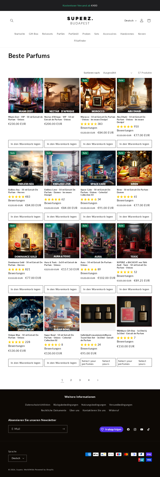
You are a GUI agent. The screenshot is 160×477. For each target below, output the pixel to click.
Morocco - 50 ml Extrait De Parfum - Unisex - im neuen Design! (98, 118)
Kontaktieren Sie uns (94, 410)
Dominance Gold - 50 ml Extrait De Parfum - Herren (25, 263)
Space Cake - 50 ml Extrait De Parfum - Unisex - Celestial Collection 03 (95, 192)
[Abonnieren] (63, 429)
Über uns (75, 410)
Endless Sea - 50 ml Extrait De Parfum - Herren (23, 191)
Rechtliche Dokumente (53, 410)
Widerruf (114, 410)
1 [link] (62, 380)
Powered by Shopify (44, 470)
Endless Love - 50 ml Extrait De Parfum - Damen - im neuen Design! (59, 192)
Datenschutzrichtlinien (37, 404)
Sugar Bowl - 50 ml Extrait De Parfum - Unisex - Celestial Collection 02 (59, 338)
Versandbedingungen (120, 404)
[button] (11, 20)
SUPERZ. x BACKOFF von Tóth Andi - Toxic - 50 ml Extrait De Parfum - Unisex (132, 265)
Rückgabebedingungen (65, 404)
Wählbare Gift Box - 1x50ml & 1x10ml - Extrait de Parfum (132, 332)
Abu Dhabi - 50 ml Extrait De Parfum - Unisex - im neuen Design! (131, 119)
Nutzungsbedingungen (93, 404)
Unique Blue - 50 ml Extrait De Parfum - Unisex (23, 336)
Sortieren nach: (92, 72)
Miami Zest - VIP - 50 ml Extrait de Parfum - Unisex (25, 118)
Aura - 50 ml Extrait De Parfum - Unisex (97, 263)
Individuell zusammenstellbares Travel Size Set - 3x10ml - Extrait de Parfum (97, 338)
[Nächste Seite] (97, 380)
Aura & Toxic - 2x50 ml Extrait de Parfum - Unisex (60, 263)
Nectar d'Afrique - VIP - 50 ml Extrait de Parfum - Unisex (59, 118)
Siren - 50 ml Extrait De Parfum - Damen (133, 191)
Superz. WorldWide (25, 470)
